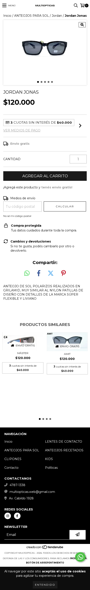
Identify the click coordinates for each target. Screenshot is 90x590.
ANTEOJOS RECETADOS (64, 450)
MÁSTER (22, 353)
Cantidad (12, 159)
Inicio (7, 16)
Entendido (45, 584)
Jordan (57, 16)
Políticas (51, 468)
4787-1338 (17, 485)
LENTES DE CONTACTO (63, 442)
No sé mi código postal (17, 216)
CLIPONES (12, 459)
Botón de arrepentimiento (45, 562)
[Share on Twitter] (51, 273)
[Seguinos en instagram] (7, 516)
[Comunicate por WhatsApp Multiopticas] (80, 557)
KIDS (49, 459)
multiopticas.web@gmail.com (32, 492)
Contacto (11, 468)
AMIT (67, 354)
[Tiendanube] (45, 548)
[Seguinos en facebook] (17, 516)
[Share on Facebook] (38, 273)
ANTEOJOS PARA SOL (31, 16)
